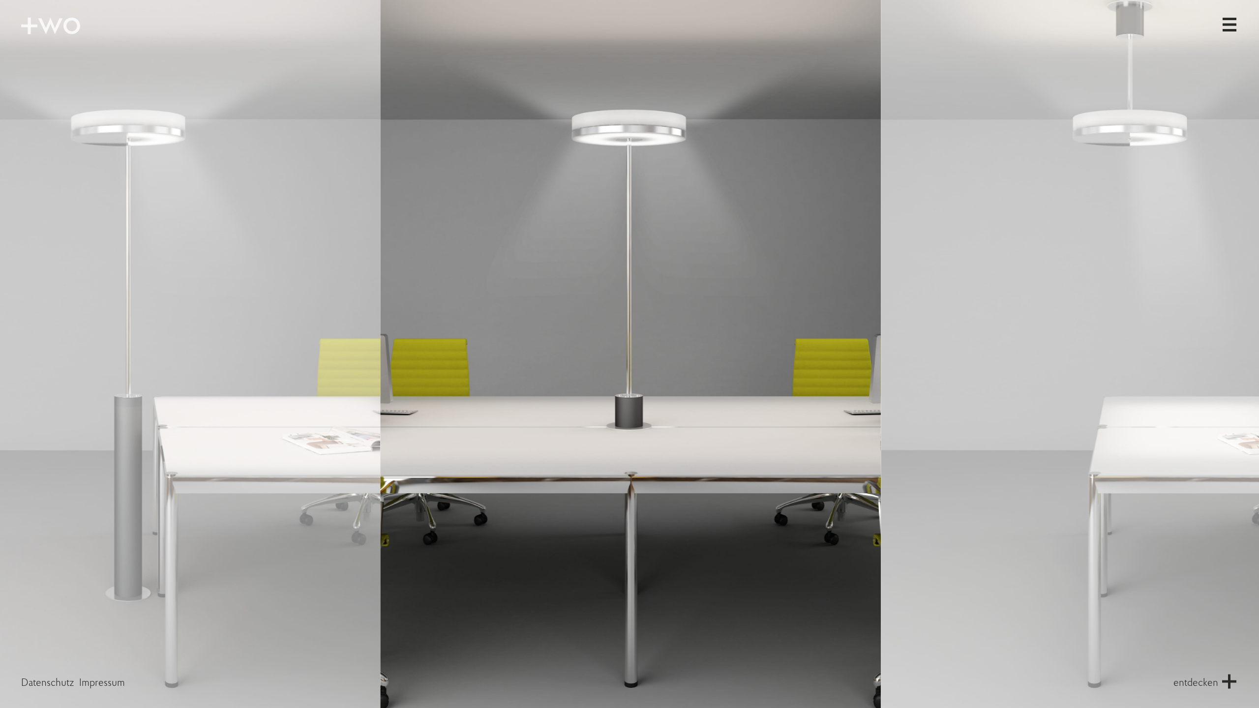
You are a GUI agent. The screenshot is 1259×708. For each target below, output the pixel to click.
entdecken (1195, 683)
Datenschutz (47, 683)
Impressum (102, 683)
